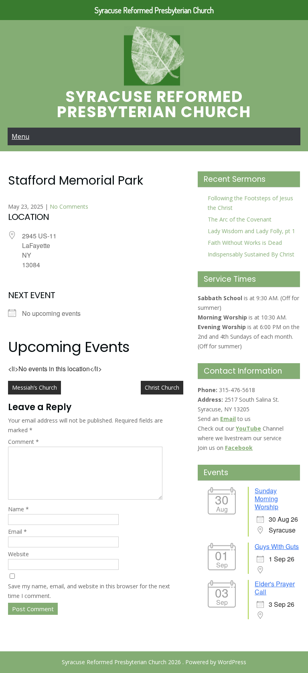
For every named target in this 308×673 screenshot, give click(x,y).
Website (18, 554)
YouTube (248, 428)
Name (18, 509)
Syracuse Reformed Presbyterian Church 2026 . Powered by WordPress (154, 662)
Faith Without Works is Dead (245, 242)
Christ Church (162, 387)
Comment (23, 441)
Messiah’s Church (34, 387)
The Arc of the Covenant (240, 219)
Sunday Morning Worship (266, 498)
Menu (20, 136)
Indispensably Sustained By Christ (251, 254)
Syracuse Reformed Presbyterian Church (154, 104)
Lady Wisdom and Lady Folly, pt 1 (251, 231)
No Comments (69, 206)
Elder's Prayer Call (275, 587)
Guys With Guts (277, 546)
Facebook (239, 447)
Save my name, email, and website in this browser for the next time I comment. (89, 591)
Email (17, 531)
